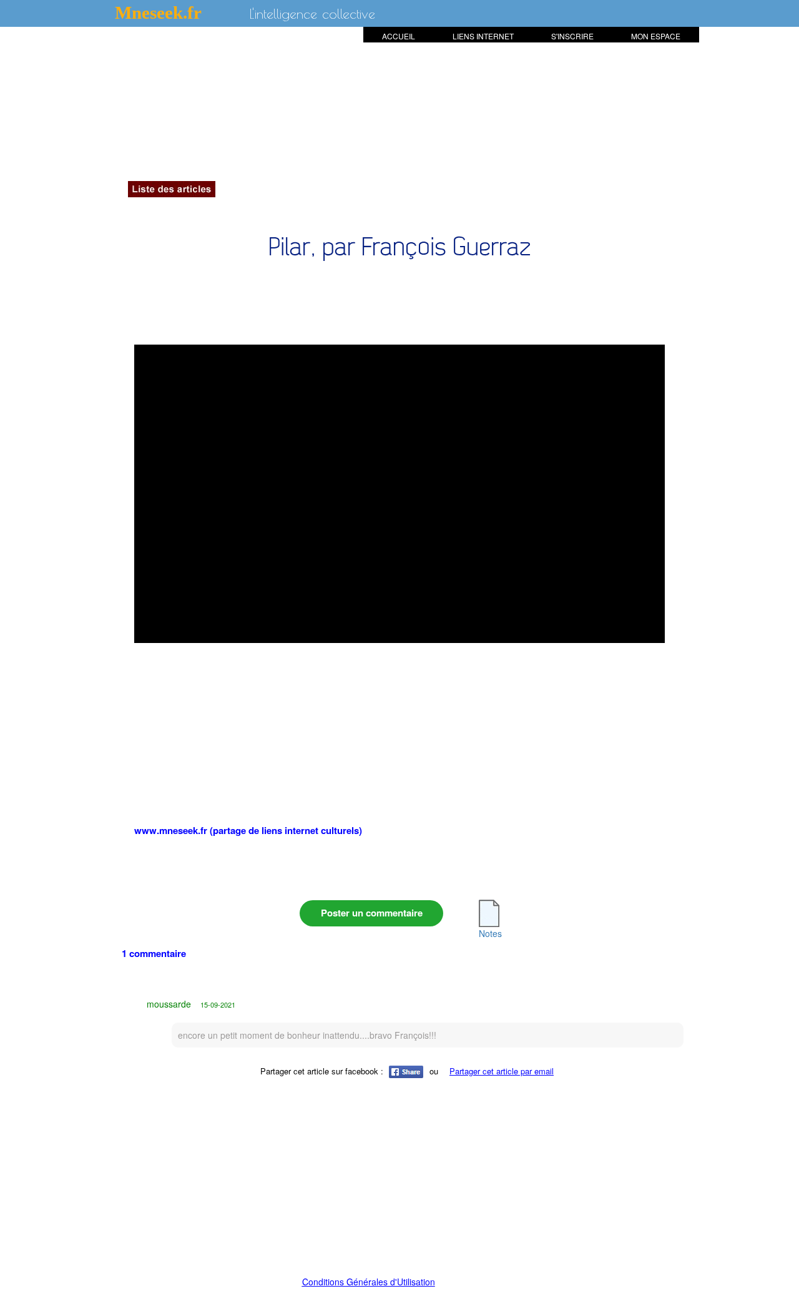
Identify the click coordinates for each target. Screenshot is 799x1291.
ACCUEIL (398, 36)
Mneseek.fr (158, 12)
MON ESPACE (655, 36)
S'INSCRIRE (572, 36)
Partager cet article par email (501, 1071)
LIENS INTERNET (483, 36)
